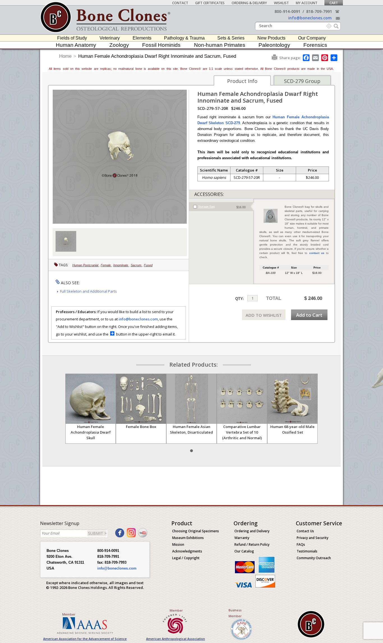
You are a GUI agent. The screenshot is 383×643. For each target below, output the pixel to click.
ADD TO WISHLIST (264, 315)
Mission (178, 544)
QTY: (239, 299)
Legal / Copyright (186, 558)
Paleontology (274, 45)
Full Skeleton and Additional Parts (88, 291)
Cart (333, 3)
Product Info (242, 81)
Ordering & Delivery (249, 3)
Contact (180, 3)
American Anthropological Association (175, 639)
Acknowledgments (187, 551)
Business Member (235, 613)
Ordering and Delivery (251, 531)
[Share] (334, 57)
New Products (271, 38)
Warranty (241, 537)
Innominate (121, 265)
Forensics (315, 45)
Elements (142, 38)
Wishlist (281, 3)
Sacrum (136, 265)
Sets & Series (230, 38)
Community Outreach (314, 558)
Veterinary (110, 38)
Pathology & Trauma (184, 38)
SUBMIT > (97, 533)
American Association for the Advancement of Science (85, 639)
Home (65, 56)
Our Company (312, 38)
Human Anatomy (76, 45)
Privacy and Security (312, 537)
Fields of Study (72, 38)
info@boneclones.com (310, 17)
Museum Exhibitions (188, 537)
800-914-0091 (287, 11)
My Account (306, 3)
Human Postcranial (85, 265)
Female (106, 265)
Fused (148, 265)
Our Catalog (244, 551)
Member (68, 614)
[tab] (221, 206)
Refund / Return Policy (251, 544)
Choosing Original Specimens (195, 531)
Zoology (119, 45)
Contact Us (305, 531)
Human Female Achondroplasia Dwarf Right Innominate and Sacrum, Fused (157, 56)
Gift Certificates (210, 3)
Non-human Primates (219, 45)
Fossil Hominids (161, 45)
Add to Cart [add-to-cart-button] (309, 315)
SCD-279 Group (302, 81)
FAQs (301, 544)
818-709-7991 (319, 11)
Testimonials (307, 551)
